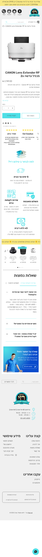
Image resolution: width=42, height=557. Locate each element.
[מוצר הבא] (7, 250)
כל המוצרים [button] (32, 22)
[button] (14, 11)
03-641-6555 (25, 418)
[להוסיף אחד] (12, 108)
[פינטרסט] (8, 123)
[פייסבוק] (6, 123)
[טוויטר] (11, 123)
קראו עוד (5, 100)
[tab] (28, 283)
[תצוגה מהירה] (13, 250)
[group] (21, 255)
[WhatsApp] (3, 123)
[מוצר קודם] (34, 250)
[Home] (3, 26)
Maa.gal (30, 512)
